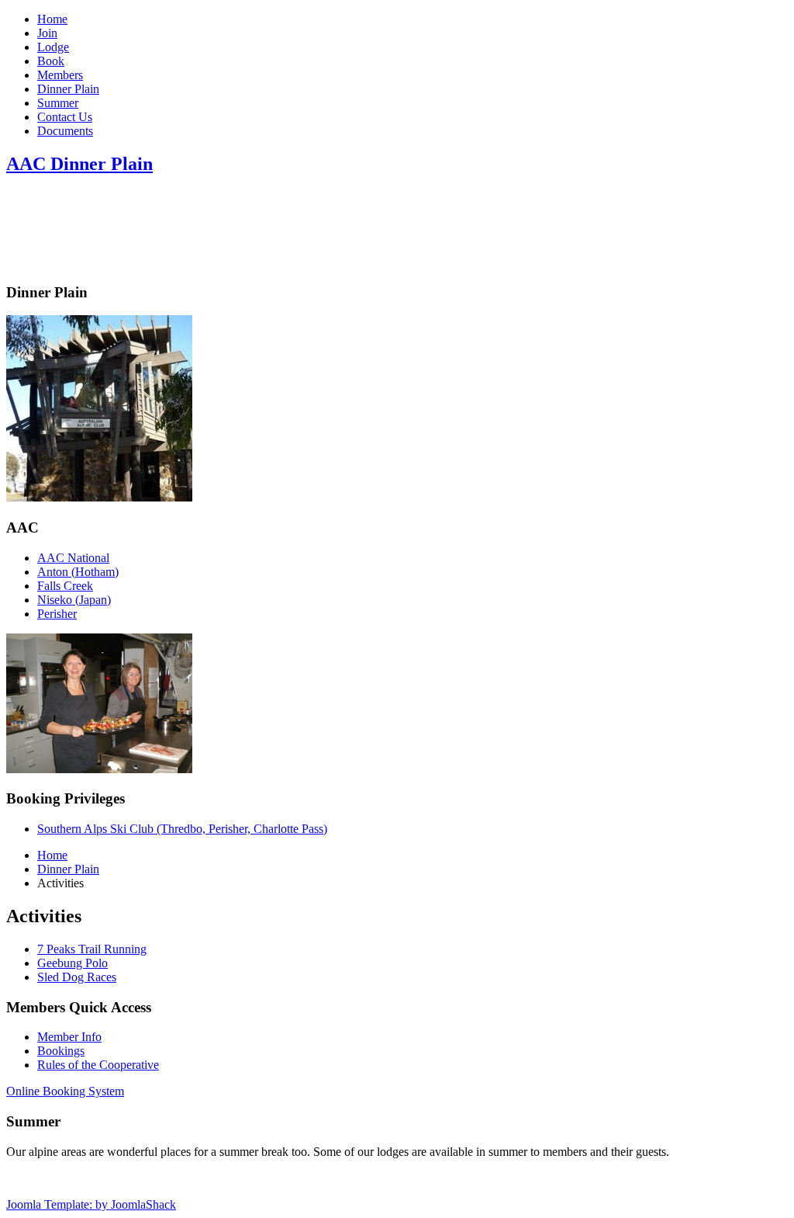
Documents (65, 130)
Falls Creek (65, 585)
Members (60, 75)
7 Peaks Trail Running (92, 949)
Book (50, 61)
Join (47, 33)
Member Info (69, 1036)
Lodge (53, 47)
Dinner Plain (68, 88)
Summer (57, 102)
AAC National (73, 557)
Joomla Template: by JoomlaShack (91, 1204)
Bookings (61, 1050)
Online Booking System (65, 1091)
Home (52, 19)
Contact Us (64, 116)
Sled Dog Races (76, 977)
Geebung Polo (72, 963)
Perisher (57, 613)
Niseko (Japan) (74, 599)
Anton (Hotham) (78, 571)
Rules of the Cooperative (98, 1064)
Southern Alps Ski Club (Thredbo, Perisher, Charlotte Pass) (182, 828)
